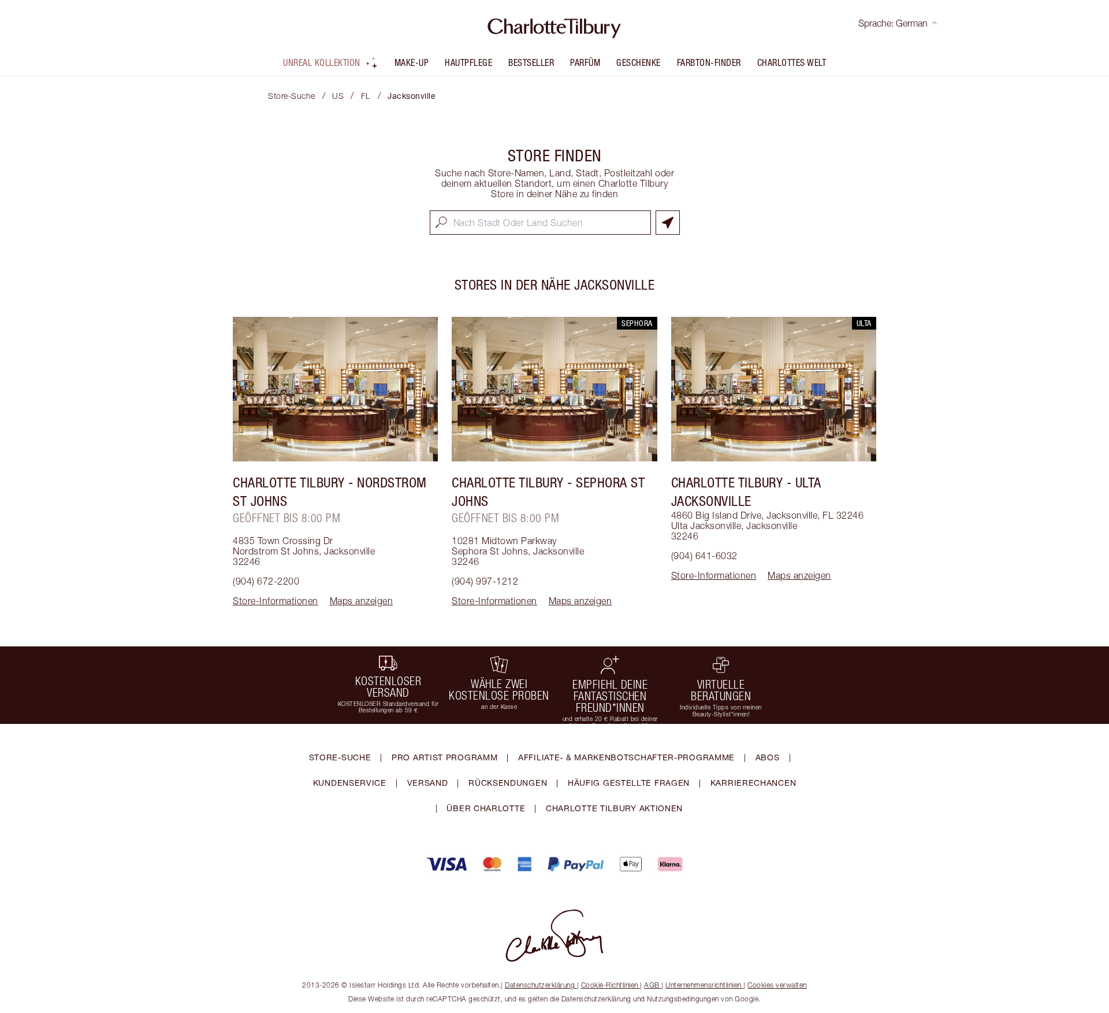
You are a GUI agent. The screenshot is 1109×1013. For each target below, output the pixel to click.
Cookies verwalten (777, 985)
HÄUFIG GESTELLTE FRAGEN (629, 783)
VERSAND (427, 783)
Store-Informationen (275, 601)
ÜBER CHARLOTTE (485, 808)
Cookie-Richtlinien (609, 985)
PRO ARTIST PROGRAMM (444, 757)
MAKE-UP (412, 62)
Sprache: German (893, 23)
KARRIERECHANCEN (753, 783)
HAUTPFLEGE (468, 62)
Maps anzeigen (361, 601)
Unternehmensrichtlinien (703, 985)
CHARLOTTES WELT (792, 62)
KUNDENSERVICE (349, 783)
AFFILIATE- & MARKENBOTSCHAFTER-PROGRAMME (626, 757)
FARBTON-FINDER (709, 62)
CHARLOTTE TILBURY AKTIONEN (614, 808)
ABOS (768, 757)
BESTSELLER (531, 62)
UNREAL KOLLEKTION (321, 62)
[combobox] (540, 222)
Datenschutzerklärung (540, 985)
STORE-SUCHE (340, 757)
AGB (652, 985)
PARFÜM (585, 62)
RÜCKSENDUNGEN (507, 783)
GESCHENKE (638, 62)
